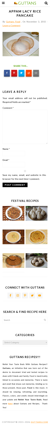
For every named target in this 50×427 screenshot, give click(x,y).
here (10, 403)
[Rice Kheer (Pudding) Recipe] (14, 243)
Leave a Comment (12, 25)
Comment (8, 108)
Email (6, 160)
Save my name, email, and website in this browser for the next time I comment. (24, 177)
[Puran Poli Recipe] (37, 243)
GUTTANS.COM (39, 422)
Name (6, 149)
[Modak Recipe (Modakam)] (37, 220)
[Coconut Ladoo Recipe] (37, 267)
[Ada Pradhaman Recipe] (14, 267)
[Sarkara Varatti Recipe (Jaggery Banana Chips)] (14, 220)
